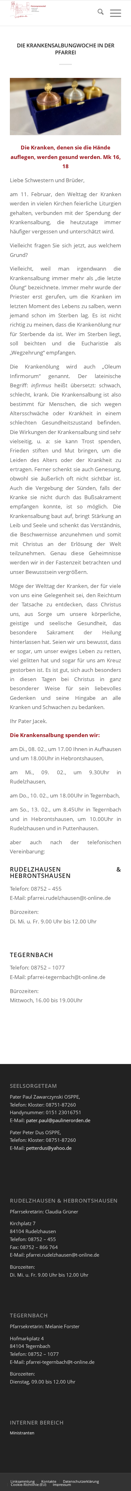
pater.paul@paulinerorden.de (58, 1120)
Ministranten (22, 1433)
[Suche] (97, 13)
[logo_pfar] (54, 13)
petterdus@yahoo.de (49, 1148)
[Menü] (112, 13)
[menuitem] (97, 13)
